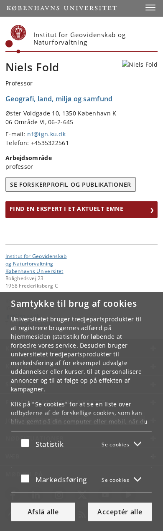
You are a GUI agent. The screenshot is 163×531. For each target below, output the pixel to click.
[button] (150, 7)
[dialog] (81, 411)
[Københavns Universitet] (15, 39)
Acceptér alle (119, 511)
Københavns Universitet (34, 271)
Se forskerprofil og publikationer (70, 184)
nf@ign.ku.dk (46, 134)
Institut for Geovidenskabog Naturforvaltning (36, 260)
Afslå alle (43, 511)
